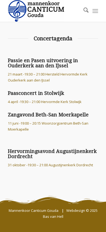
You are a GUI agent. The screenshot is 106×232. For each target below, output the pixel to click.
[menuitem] (83, 11)
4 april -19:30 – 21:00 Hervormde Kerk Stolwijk (45, 101)
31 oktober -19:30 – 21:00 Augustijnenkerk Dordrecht (50, 164)
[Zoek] (83, 11)
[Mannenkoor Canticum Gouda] (44, 11)
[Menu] (95, 10)
